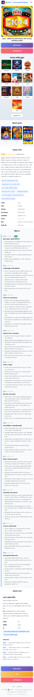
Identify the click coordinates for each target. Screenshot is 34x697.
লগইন (17, 674)
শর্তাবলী (13, 686)
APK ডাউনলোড (17, 45)
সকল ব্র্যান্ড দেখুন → (17, 115)
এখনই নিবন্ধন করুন (17, 51)
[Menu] (31, 2)
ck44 (2, 158)
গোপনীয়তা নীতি (19, 686)
